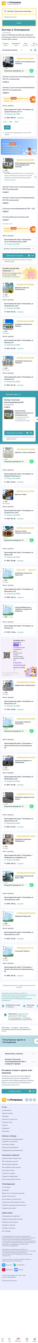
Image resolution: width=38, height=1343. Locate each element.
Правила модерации (10, 1176)
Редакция (5, 1128)
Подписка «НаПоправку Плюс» (13, 1202)
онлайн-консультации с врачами (18, 656)
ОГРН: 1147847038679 (9, 1277)
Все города (6, 1231)
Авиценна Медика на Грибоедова (23, 761)
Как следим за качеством (11, 1199)
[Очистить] (33, 11)
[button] (19, 11)
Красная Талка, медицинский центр (23, 532)
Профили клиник (8, 1228)
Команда (5, 1190)
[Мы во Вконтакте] (30, 1099)
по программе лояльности (11, 276)
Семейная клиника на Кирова (23, 325)
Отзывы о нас (7, 1122)
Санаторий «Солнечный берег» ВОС (24, 877)
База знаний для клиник (11, 1179)
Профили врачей (8, 1225)
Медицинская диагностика (12, 1219)
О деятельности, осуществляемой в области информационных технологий (16, 1260)
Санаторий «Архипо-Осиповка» (23, 723)
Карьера (5, 1116)
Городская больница (23, 916)
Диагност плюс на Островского (22, 288)
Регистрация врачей (10, 1164)
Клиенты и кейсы (8, 1173)
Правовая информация (9, 1280)
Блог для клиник (8, 1170)
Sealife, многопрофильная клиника (25, 62)
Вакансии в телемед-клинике (13, 1193)
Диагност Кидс (20, 494)
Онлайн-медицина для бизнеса (14, 1205)
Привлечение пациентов (11, 1158)
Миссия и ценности (9, 1119)
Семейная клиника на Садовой (23, 362)
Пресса (5, 1125)
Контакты (5, 1131)
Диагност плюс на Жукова (25, 452)
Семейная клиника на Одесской (23, 574)
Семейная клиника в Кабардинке (23, 840)
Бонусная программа (10, 1147)
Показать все (7, 223)
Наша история (7, 1113)
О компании (6, 1110)
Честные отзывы (8, 1144)
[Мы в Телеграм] (26, 1099)
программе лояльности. (11, 1085)
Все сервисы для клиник (11, 1167)
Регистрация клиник (10, 1161)
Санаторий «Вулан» (22, 951)
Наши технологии (9, 1196)
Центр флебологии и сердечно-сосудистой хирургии (23, 609)
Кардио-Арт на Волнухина (25, 685)
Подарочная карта (9, 1208)
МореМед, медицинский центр (24, 798)
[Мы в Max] (34, 1099)
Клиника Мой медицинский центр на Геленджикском (24, 413)
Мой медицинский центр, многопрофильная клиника (25, 165)
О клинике (6, 1187)
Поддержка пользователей (12, 1150)
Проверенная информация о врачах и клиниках (12, 1140)
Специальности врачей (11, 1216)
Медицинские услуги (10, 1222)
